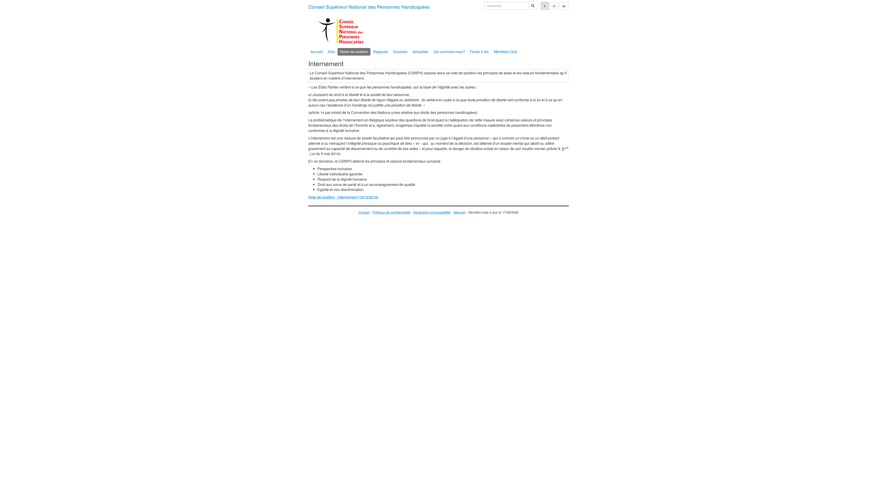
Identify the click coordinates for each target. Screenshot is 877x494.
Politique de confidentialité (391, 212)
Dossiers (400, 51)
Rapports (380, 51)
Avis (331, 51)
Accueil (317, 51)
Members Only (505, 51)
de (564, 6)
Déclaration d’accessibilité (432, 212)
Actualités (420, 51)
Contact (364, 212)
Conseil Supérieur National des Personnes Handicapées (369, 6)
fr (545, 6)
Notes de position (354, 51)
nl (554, 6)
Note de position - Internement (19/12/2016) (343, 197)
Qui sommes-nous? (449, 51)
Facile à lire (479, 51)
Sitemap (459, 212)
